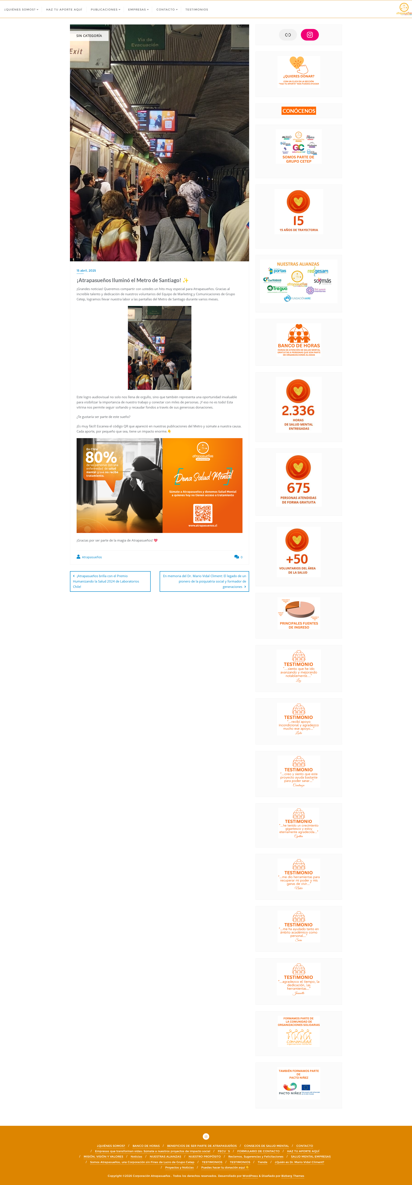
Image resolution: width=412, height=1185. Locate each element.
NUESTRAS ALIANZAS (165, 1156)
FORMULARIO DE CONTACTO (258, 1151)
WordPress (250, 1175)
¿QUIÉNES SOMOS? (111, 1145)
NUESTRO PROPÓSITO (205, 1156)
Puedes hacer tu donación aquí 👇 (225, 1167)
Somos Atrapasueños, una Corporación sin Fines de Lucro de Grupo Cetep (142, 1162)
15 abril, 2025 (86, 270)
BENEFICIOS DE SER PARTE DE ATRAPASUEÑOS (202, 1145)
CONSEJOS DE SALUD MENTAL (266, 1145)
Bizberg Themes (292, 1175)
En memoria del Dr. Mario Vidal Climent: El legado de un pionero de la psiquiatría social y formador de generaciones (204, 581)
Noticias (136, 1156)
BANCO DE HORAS (146, 1145)
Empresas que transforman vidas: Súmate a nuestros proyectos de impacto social (152, 1151)
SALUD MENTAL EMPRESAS (311, 1156)
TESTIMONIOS (212, 1162)
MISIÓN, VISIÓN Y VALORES (103, 1156)
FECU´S (224, 1151)
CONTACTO (304, 1145)
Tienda (262, 1162)
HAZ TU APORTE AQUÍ (303, 1151)
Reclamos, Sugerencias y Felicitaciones (255, 1156)
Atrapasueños (91, 557)
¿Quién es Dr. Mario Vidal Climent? (299, 1162)
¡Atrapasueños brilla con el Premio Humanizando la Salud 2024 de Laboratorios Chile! (106, 581)
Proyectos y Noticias (179, 1167)
